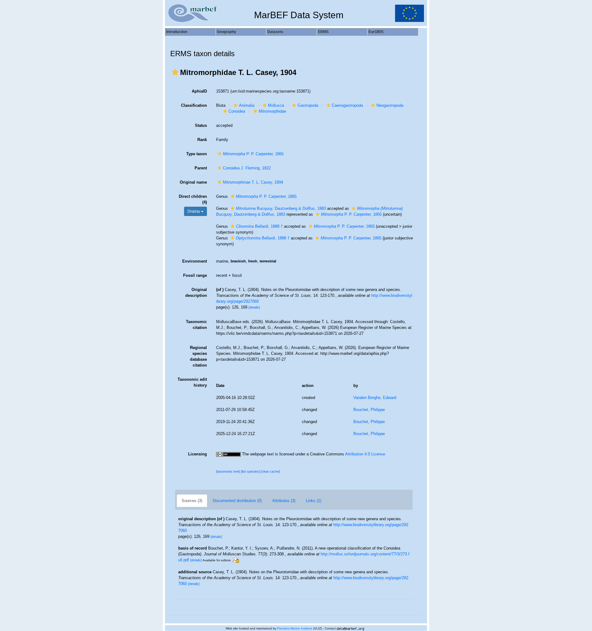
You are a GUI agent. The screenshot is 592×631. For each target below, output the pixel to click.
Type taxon (196, 154)
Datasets (275, 32)
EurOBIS (376, 32)
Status (201, 125)
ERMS (323, 32)
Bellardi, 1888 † (259, 226)
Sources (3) (192, 500)
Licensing (197, 454)
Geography (226, 32)
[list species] (251, 471)
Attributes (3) (283, 500)
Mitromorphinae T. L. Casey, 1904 (253, 182)
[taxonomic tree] (228, 471)
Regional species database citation (198, 356)
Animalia (246, 105)
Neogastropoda (389, 105)
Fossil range (195, 275)
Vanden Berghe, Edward (374, 397)
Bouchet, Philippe (369, 409)
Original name (193, 182)
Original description (196, 292)
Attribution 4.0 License (365, 454)
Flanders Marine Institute (294, 628)
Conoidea (236, 111)
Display (194, 211)
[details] (254, 307)
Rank (202, 139)
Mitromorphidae (272, 111)
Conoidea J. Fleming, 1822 (247, 168)
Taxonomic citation (196, 324)
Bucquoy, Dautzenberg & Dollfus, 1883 (281, 208)
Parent (201, 168)
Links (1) (313, 500)
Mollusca (276, 105)
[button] (175, 72)
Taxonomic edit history (192, 382)
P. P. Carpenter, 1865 (253, 154)
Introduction (176, 32)
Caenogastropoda (347, 105)
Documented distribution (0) (237, 500)
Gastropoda (308, 105)
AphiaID (199, 91)
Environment (194, 261)
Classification (194, 105)
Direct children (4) (193, 199)
